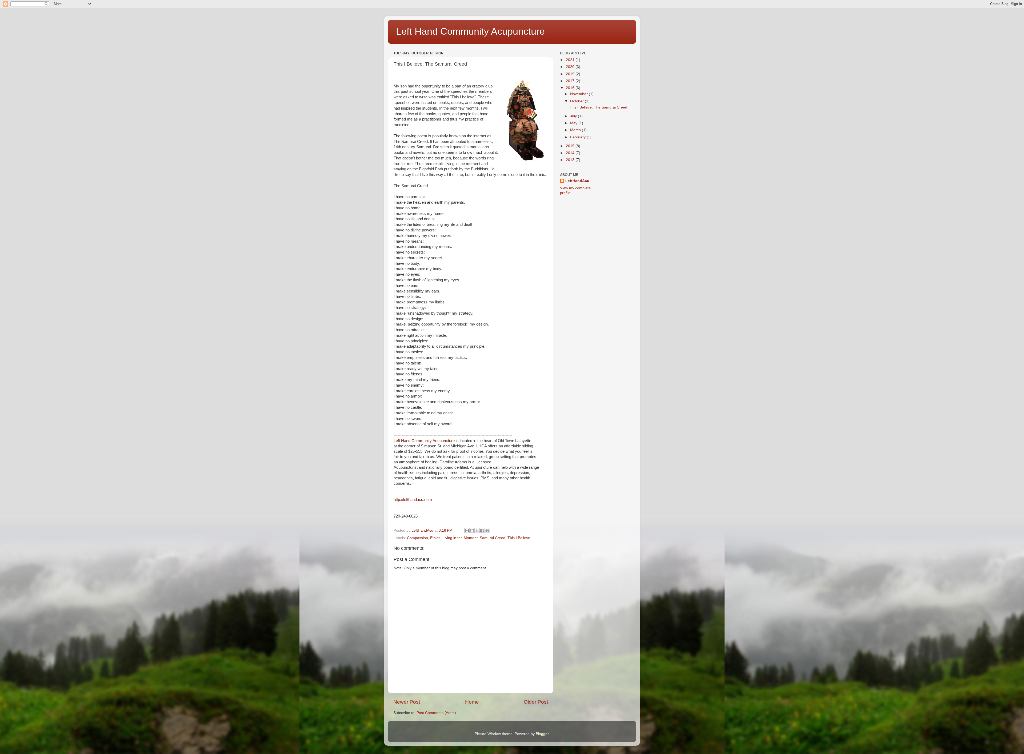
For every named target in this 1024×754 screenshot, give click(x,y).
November (579, 94)
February (578, 137)
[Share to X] (477, 530)
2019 (570, 74)
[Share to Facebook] (482, 530)
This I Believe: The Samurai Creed (598, 107)
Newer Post (406, 702)
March (576, 130)
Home (472, 702)
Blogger (542, 734)
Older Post (536, 702)
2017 (570, 81)
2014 (570, 153)
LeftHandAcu (577, 181)
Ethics (435, 538)
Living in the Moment (460, 538)
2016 (570, 88)
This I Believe (518, 538)
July (574, 116)
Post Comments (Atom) (436, 713)
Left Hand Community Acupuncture (470, 31)
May (574, 123)
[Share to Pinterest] (487, 530)
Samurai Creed (492, 538)
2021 (570, 60)
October (577, 101)
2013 (570, 160)
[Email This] (467, 530)
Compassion (417, 538)
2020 (570, 67)
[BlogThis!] (472, 530)
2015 (570, 146)
